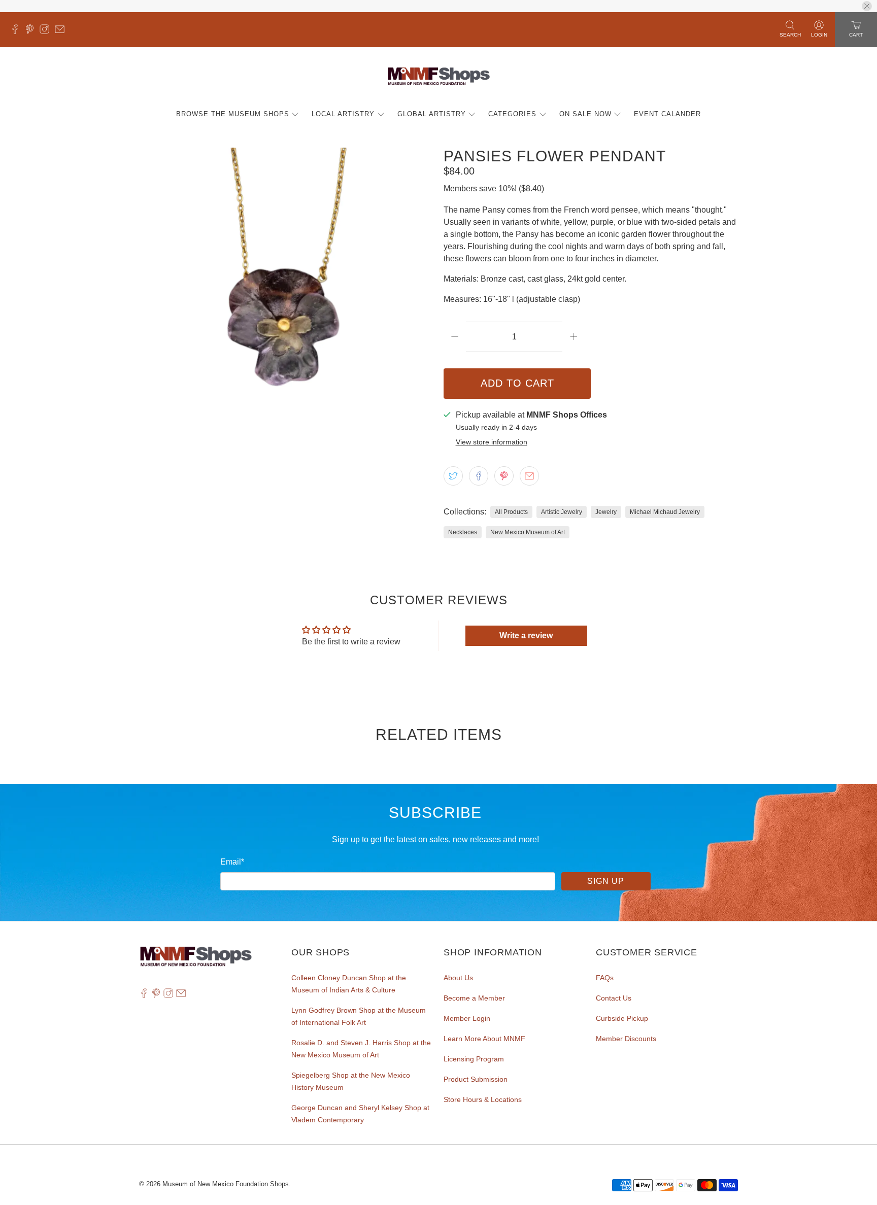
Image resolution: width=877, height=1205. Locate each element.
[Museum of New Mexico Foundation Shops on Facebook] (17, 31)
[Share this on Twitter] (453, 476)
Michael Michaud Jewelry (665, 511)
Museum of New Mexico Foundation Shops (225, 1184)
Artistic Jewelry (561, 511)
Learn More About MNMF (484, 1039)
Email (232, 861)
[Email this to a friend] (529, 476)
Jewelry (606, 511)
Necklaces (462, 532)
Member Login (467, 1018)
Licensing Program (474, 1059)
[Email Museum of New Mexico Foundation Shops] (62, 31)
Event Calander (667, 114)
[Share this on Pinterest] (504, 476)
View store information (491, 442)
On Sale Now (585, 114)
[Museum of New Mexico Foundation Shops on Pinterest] (32, 31)
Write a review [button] (526, 635)
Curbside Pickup (622, 1018)
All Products (511, 511)
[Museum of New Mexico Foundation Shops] (439, 76)
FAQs (605, 978)
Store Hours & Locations (483, 1099)
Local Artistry (343, 114)
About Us (458, 978)
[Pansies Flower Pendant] (286, 295)
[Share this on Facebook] (478, 476)
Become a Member (474, 998)
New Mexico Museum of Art (527, 532)
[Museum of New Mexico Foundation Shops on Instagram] (47, 31)
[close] (867, 6)
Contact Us (613, 998)
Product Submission (476, 1079)
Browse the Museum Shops (232, 114)
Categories (512, 114)
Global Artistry (431, 114)
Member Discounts (626, 1039)
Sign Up (605, 881)
